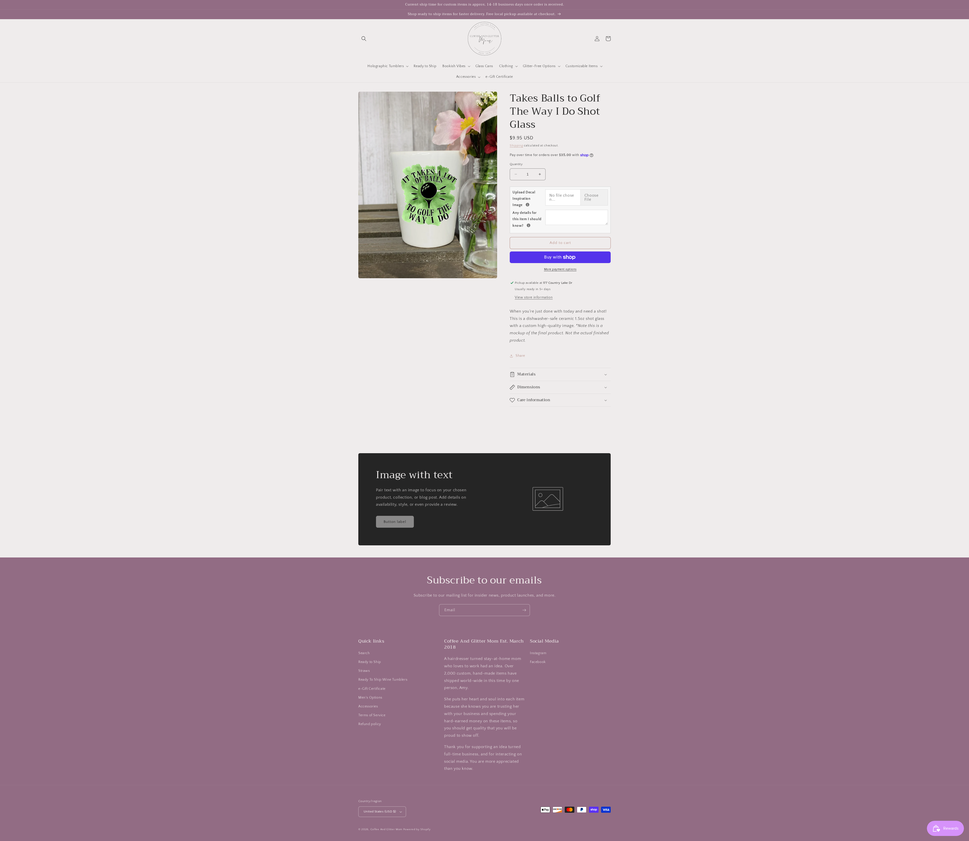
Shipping (516, 145)
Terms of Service (372, 715)
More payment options (560, 269)
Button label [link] (395, 522)
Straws (364, 671)
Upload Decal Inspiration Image (529, 198)
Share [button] (520, 356)
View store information (534, 297)
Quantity (516, 164)
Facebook (538, 662)
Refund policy (369, 724)
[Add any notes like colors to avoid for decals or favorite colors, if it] (528, 225)
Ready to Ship (369, 662)
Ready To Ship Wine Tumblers (382, 680)
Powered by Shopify (417, 829)
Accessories (368, 706)
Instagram (538, 653)
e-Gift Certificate (372, 689)
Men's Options (370, 698)
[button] (363, 38)
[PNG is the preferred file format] (527, 205)
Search (364, 653)
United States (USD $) (380, 811)
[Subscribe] (524, 610)
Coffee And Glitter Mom (386, 829)
